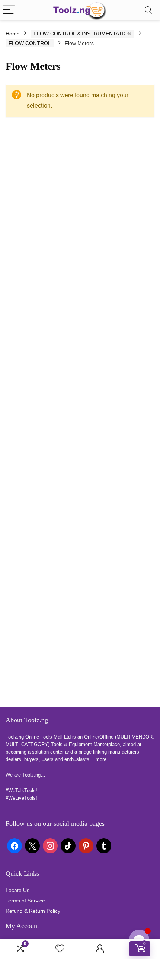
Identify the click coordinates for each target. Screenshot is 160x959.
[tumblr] (103, 845)
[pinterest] (86, 845)
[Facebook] (14, 845)
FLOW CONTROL (30, 43)
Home (13, 33)
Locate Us (17, 890)
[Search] (148, 10)
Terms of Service (25, 901)
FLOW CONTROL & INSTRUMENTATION (82, 33)
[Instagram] (50, 845)
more (101, 759)
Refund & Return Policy (33, 911)
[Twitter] (32, 845)
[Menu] (9, 10)
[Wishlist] (59, 948)
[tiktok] (68, 845)
